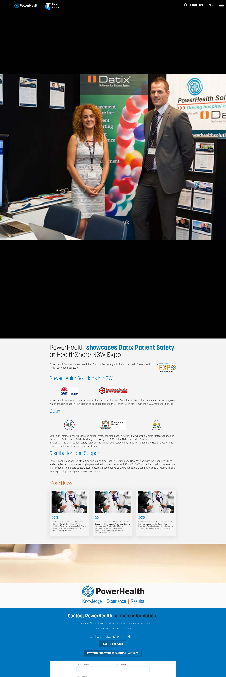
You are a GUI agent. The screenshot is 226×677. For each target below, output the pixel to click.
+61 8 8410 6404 (113, 644)
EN (209, 5)
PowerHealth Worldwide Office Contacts (112, 653)
